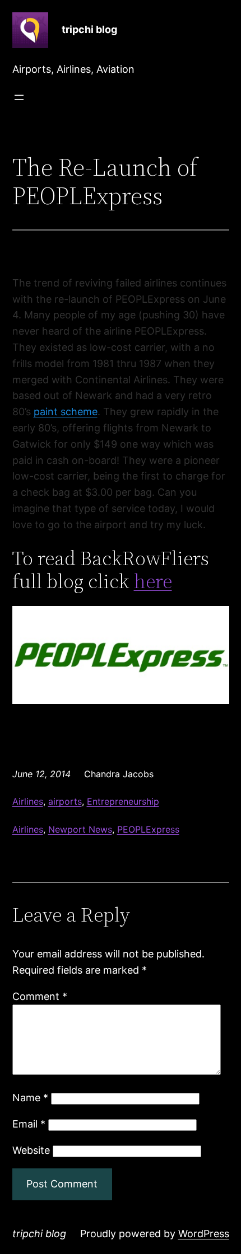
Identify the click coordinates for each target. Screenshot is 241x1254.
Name (30, 1097)
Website (31, 1150)
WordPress (203, 1233)
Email (28, 1124)
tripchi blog (89, 29)
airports (65, 801)
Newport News (80, 829)
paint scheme (66, 411)
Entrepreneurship (123, 801)
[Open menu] (19, 97)
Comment (39, 996)
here (153, 581)
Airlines (27, 801)
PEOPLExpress (148, 829)
